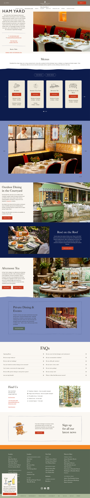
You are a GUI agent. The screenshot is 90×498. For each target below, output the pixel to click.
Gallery (42, 8)
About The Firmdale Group (71, 478)
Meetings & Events (69, 463)
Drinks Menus (50, 74)
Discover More (67, 248)
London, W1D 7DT (13, 42)
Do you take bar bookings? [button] (9, 361)
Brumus (29, 467)
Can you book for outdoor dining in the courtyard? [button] (15, 364)
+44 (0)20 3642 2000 (13, 400)
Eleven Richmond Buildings (71, 480)
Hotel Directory (11, 407)
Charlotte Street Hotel (14, 465)
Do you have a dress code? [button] (52, 364)
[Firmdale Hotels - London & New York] (45, 3)
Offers (63, 8)
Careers (66, 473)
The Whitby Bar (49, 472)
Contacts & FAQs (70, 8)
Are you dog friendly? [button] (8, 375)
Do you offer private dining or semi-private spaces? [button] (16, 371)
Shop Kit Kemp (31, 482)
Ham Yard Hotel (44, 7)
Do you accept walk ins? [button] (9, 357)
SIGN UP (10, 493)
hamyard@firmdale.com (13, 402)
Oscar (28, 463)
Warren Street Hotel (50, 459)
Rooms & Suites (19, 8)
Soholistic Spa (56, 8)
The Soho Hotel (12, 463)
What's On (48, 8)
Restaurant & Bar (29, 8)
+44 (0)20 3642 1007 (14, 36)
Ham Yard (29, 459)
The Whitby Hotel (50, 463)
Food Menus (39, 74)
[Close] (15, 474)
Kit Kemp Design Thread (34, 480)
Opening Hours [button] (7, 354)
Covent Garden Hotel (14, 467)
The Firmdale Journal (70, 465)
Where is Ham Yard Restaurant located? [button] (56, 375)
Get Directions (11, 397)
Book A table (7, 217)
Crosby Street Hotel (50, 461)
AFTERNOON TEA (17, 52)
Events (36, 8)
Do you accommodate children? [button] (54, 357)
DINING (7, 52)
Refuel (28, 461)
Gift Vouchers (68, 467)
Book (81, 2)
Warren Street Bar (50, 468)
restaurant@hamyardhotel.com (14, 37)
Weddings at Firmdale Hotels (72, 471)
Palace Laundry (68, 482)
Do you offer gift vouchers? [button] (52, 361)
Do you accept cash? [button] (51, 371)
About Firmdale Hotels (70, 459)
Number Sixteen (12, 472)
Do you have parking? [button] (51, 368)
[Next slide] (84, 96)
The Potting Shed (31, 469)
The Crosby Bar (49, 470)
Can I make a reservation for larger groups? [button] (14, 368)
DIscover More (19, 328)
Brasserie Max (30, 465)
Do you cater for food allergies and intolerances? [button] (58, 354)
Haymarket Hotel (13, 461)
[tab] (46, 111)
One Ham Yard (13, 40)
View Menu (16, 94)
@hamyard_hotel (12, 403)
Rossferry (48, 481)
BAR (11, 52)
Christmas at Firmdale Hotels (72, 469)
